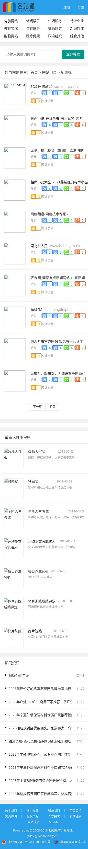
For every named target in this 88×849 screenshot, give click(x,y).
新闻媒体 (77, 28)
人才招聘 (54, 816)
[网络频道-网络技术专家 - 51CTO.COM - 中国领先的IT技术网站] (15, 221)
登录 (80, 7)
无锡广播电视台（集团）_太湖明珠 (57, 150)
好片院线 (35, 631)
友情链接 (75, 816)
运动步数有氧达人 (41, 541)
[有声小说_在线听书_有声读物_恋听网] (15, 125)
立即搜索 (73, 54)
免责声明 (11, 816)
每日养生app (38, 571)
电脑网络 (11, 20)
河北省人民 (39, 245)
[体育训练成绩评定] (14, 607)
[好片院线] (14, 637)
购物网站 (11, 36)
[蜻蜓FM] (15, 316)
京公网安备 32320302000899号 (29, 842)
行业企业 (77, 20)
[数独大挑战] (14, 458)
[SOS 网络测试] (15, 93)
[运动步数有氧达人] (14, 547)
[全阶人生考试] (14, 517)
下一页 (37, 407)
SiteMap (54, 822)
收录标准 (32, 810)
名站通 (68, 830)
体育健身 (33, 28)
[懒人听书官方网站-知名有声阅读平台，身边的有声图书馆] (15, 348)
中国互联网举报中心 (73, 842)
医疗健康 (33, 36)
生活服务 (55, 20)
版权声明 (32, 816)
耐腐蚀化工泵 (19, 675)
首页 (34, 72)
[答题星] (14, 487)
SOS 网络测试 (41, 86)
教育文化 (11, 28)
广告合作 (75, 810)
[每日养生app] (14, 577)
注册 (66, 7)
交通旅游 (55, 28)
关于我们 (11, 810)
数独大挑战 (36, 451)
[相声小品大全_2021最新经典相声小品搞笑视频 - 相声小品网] (15, 189)
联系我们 (54, 810)
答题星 (33, 481)
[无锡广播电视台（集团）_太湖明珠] (15, 157)
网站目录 (49, 72)
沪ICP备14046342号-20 (42, 836)
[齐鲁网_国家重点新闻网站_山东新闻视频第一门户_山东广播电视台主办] (15, 285)
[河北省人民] (15, 253)
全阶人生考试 (38, 511)
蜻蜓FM (36, 309)
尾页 (52, 407)
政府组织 (55, 36)
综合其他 (77, 36)
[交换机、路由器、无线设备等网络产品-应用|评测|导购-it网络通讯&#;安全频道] (15, 380)
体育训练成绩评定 (41, 601)
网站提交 (33, 822)
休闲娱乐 (33, 20)
